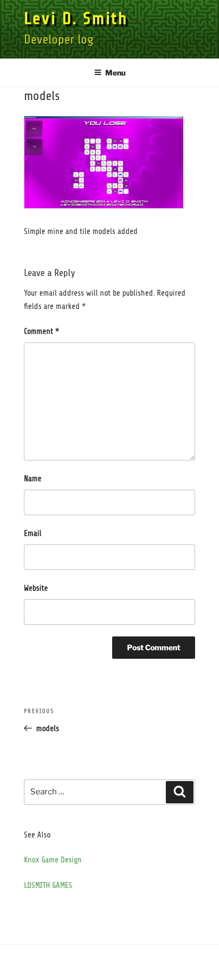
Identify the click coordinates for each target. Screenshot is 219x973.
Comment (41, 331)
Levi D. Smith (76, 18)
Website (36, 588)
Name (32, 478)
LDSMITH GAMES (48, 885)
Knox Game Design (53, 860)
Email (32, 533)
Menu (115, 72)
